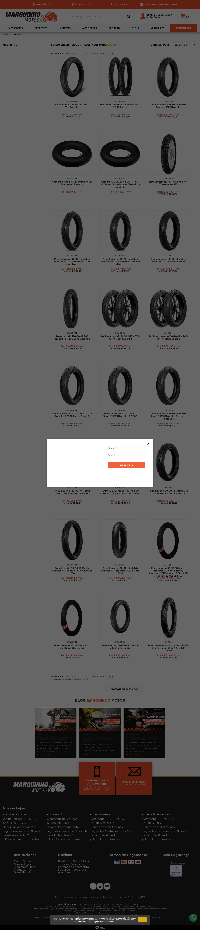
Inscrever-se (126, 465)
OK (142, 920)
